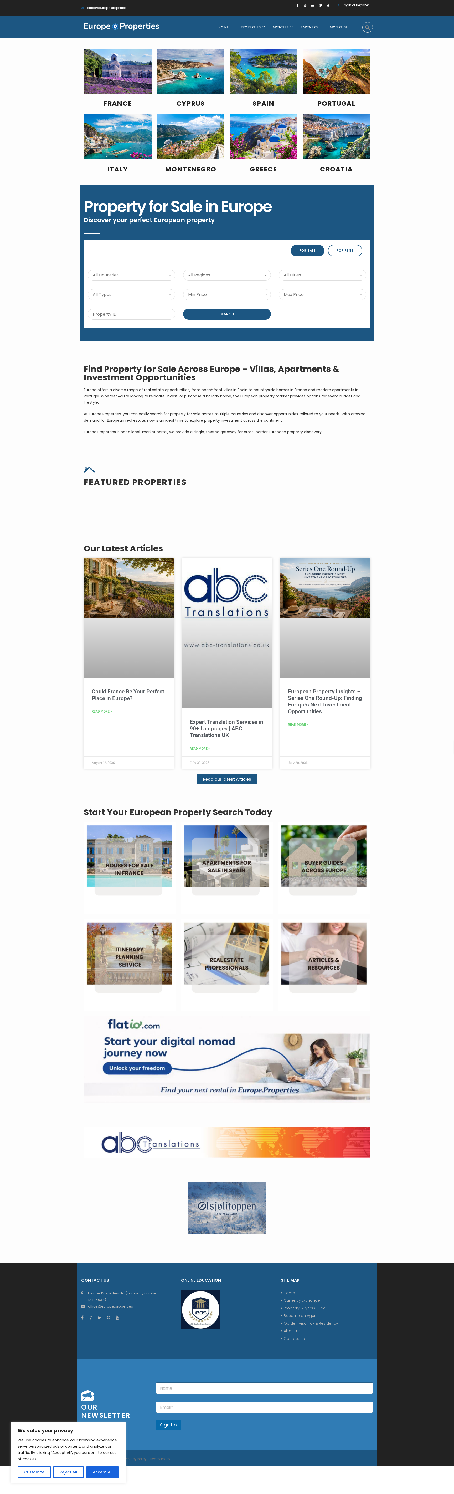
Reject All (69, 1472)
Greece (263, 169)
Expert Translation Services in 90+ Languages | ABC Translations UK (226, 890)
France (118, 103)
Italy (117, 169)
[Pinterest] (320, 5)
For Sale (308, 250)
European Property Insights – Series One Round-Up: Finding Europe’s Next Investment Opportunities (325, 863)
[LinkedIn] (312, 5)
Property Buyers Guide (305, 1469)
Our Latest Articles (123, 710)
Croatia (336, 169)
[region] (68, 1452)
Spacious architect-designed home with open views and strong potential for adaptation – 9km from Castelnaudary (128, 596)
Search (227, 314)
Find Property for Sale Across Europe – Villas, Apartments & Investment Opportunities (211, 373)
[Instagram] (305, 5)
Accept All (102, 1472)
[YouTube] (328, 5)
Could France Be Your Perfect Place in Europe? (128, 856)
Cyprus (191, 103)
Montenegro (190, 169)
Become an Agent (301, 1477)
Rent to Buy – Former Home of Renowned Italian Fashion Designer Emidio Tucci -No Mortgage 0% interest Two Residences (322, 596)
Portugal (336, 103)
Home (289, 1454)
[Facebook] (298, 5)
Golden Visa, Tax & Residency (311, 1484)
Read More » (102, 873)
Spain (263, 103)
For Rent (345, 250)
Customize (34, 1472)
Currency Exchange (302, 1462)
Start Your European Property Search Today (178, 974)
